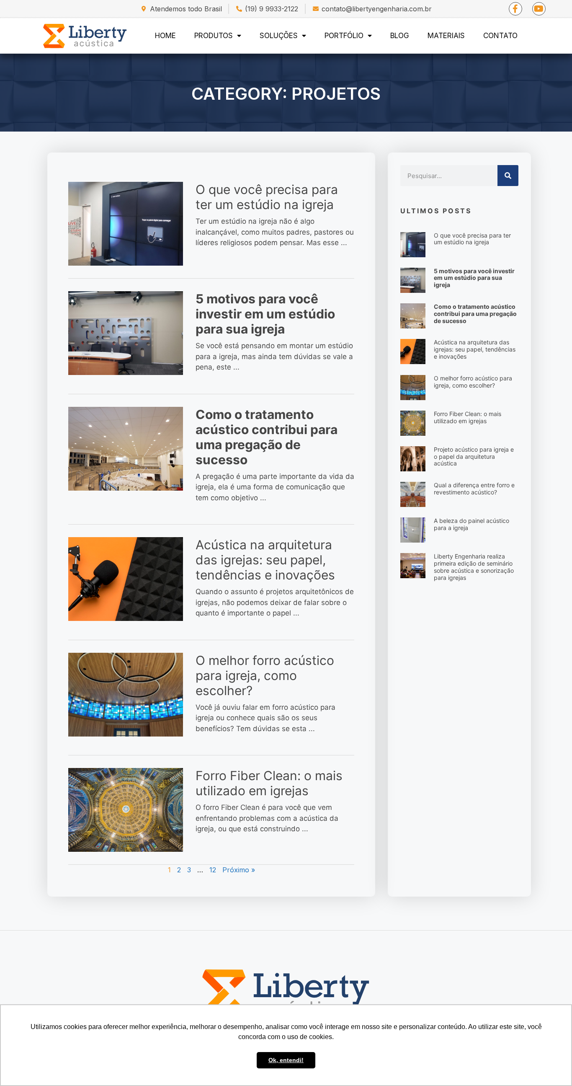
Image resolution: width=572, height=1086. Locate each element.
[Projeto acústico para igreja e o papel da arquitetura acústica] (412, 458)
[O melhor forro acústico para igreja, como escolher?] (125, 694)
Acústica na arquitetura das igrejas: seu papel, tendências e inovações (265, 559)
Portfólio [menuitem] (344, 35)
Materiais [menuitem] (446, 35)
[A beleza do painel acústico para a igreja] (412, 529)
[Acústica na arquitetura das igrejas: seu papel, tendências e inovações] (125, 578)
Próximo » (238, 870)
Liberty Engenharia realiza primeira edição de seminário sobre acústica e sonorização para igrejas (474, 567)
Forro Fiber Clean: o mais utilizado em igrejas (269, 783)
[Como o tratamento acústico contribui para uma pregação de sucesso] (125, 448)
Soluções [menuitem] (279, 35)
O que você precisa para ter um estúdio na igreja (267, 197)
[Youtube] (539, 9)
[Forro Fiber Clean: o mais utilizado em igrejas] (125, 809)
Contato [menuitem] (500, 35)
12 (212, 870)
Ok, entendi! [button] (286, 1060)
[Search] (507, 175)
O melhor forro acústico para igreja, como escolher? (265, 675)
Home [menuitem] (165, 35)
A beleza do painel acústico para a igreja (471, 524)
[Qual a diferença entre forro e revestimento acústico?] (412, 494)
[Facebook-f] (515, 9)
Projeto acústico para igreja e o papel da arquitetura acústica (474, 456)
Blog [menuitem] (399, 35)
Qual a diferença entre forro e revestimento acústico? (474, 488)
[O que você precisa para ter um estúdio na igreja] (125, 223)
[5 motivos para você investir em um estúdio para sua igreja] (125, 332)
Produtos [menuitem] (213, 35)
